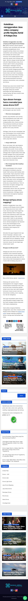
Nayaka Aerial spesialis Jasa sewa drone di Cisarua (8, 326)
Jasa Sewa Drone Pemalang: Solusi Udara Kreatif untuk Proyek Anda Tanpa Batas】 (13, 350)
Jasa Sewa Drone (7, 361)
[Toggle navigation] (15, 16)
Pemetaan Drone (13, 376)
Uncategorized (6, 503)
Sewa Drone (21, 278)
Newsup (22, 596)
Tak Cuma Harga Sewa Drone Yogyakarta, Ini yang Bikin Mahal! (13, 574)
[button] (25, 598)
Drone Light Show (7, 481)
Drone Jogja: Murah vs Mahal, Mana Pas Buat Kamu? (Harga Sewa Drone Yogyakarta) (13, 449)
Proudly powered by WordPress (9, 596)
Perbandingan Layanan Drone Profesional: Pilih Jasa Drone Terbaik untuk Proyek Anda (13, 365)
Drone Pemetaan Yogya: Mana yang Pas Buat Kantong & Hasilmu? (13, 528)
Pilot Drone (5, 496)
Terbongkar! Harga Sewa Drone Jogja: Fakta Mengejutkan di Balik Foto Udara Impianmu (12, 443)
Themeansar (13, 598)
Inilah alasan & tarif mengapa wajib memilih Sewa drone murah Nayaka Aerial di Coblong (19, 327)
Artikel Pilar (5, 470)
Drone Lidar (6, 376)
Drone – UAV (5, 474)
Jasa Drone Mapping (7, 485)
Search (4, 391)
